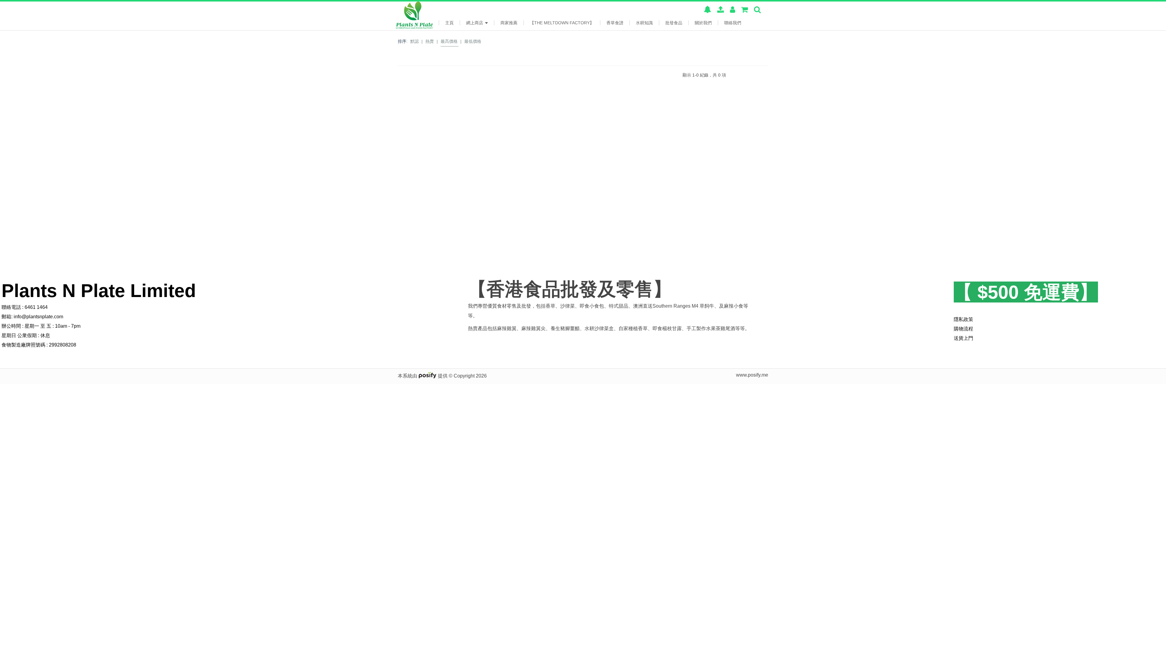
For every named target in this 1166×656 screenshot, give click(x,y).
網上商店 (475, 22)
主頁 (449, 22)
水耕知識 (644, 22)
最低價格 (472, 41)
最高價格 (449, 41)
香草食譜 (614, 22)
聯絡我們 (732, 22)
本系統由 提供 (423, 375)
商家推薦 (508, 22)
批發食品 (673, 22)
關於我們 (703, 22)
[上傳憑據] (720, 10)
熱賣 (429, 41)
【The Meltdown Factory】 (562, 22)
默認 (414, 41)
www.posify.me (752, 375)
